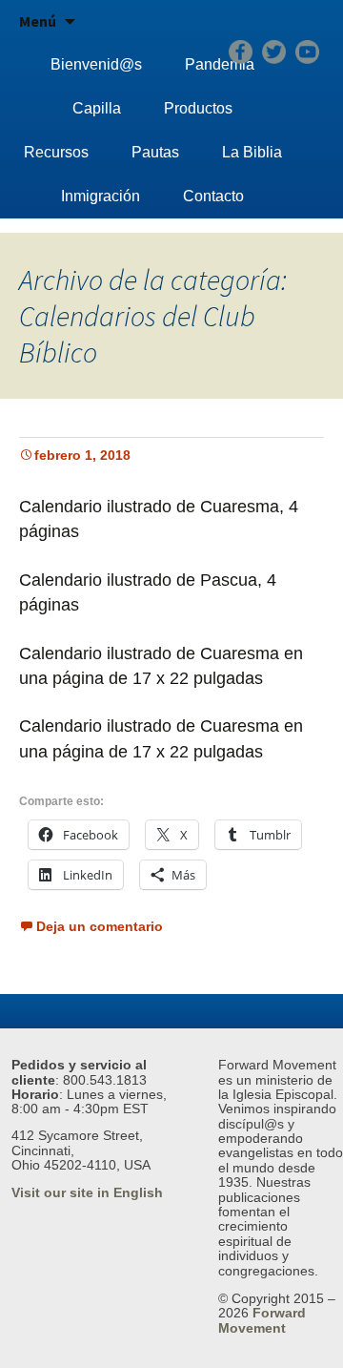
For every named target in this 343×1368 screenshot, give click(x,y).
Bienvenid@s (96, 64)
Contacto (213, 196)
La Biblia (252, 152)
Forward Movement (262, 1320)
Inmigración (100, 196)
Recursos (56, 152)
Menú (37, 21)
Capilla (96, 108)
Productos (198, 108)
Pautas (155, 152)
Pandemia (219, 64)
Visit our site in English (87, 1192)
